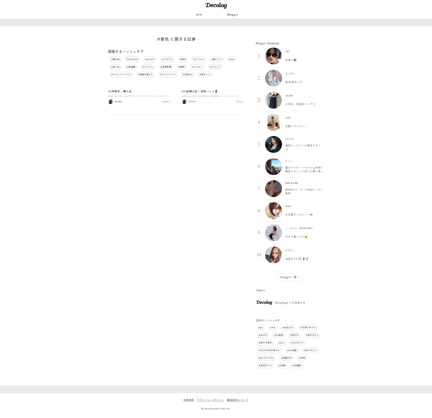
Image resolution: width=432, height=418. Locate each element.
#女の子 (263, 335)
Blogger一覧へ (289, 277)
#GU (232, 59)
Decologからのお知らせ (290, 302)
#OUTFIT (132, 59)
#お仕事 (214, 96)
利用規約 (188, 400)
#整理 (181, 67)
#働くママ (216, 59)
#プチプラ (167, 59)
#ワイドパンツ (168, 74)
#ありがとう (310, 350)
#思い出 (115, 67)
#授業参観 (165, 67)
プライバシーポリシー (210, 400)
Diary (166, 101)
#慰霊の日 (286, 358)
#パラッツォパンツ (121, 74)
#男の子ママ (312, 335)
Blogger (232, 14)
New (199, 14)
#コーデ (235, 96)
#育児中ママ (265, 365)
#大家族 (278, 335)
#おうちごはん (266, 358)
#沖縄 (282, 365)
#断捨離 (131, 67)
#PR (272, 327)
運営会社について (238, 400)
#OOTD (150, 59)
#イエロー (197, 67)
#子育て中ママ (308, 327)
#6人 (282, 342)
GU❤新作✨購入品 (120, 91)
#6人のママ (297, 342)
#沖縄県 (296, 365)
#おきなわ (287, 327)
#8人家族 (292, 350)
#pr (261, 327)
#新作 (183, 59)
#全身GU (188, 74)
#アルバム (148, 67)
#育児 (302, 358)
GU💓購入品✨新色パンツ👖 (200, 91)
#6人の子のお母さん (269, 350)
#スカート (215, 67)
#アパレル (198, 59)
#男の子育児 (265, 342)
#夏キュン (205, 74)
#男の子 (294, 335)
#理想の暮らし (145, 74)
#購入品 (115, 59)
